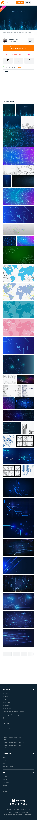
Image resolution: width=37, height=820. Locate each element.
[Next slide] (30, 750)
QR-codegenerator (8, 813)
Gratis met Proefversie (18, 47)
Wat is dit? (18, 67)
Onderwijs (6, 801)
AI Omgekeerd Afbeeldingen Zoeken (13, 807)
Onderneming (7, 798)
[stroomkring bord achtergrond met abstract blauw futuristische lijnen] (18, 697)
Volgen (31, 41)
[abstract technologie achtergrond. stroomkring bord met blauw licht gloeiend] (18, 715)
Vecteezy (5, 792)
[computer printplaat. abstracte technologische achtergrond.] (12, 473)
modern (16, 749)
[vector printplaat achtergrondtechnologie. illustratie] (18, 583)
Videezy (5, 795)
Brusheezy (6, 789)
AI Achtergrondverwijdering (11, 810)
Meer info (6, 70)
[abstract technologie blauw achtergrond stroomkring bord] (12, 498)
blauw (24, 749)
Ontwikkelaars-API (8, 804)
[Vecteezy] (2, 2)
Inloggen (28, 2)
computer (7, 749)
